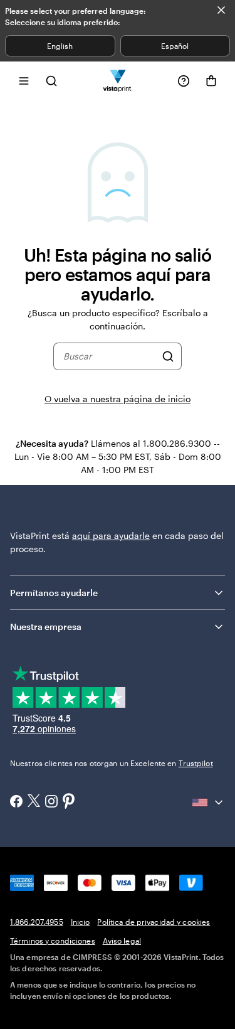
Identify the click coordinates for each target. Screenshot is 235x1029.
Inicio (80, 921)
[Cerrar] (221, 10)
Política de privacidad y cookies (153, 921)
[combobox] (109, 356)
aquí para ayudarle (111, 535)
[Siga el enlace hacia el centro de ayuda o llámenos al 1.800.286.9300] (183, 81)
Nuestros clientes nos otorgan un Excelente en (111, 763)
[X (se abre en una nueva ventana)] (34, 802)
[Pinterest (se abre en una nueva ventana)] (69, 801)
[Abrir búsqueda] (51, 81)
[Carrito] (211, 81)
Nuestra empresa (45, 626)
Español (175, 45)
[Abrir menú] (24, 80)
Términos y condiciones (52, 940)
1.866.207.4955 (36, 921)
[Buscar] (168, 356)
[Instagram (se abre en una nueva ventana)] (51, 802)
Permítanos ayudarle (54, 592)
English (60, 45)
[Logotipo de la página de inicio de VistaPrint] (117, 80)
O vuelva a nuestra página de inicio (117, 398)
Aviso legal (122, 940)
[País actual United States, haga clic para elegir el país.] (208, 802)
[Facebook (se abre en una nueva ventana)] (16, 802)
